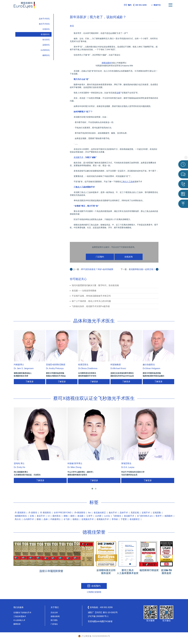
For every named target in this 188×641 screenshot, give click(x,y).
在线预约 (96, 586)
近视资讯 (46, 29)
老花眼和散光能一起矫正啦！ (142, 269)
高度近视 (135, 512)
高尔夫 (18, 519)
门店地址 (54, 624)
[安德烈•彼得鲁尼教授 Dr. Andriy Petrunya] (62, 345)
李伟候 (115, 519)
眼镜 (39, 519)
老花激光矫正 (100, 512)
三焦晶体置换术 (19, 616)
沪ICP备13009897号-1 (98, 616)
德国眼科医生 (21, 516)
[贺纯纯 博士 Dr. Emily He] (40, 433)
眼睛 (72, 516)
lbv (89, 512)
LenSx (107, 516)
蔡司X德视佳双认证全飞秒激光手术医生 (94, 398)
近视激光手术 (87, 519)
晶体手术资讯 (44, 19)
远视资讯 (46, 45)
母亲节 (159, 516)
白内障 (98, 516)
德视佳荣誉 (94, 532)
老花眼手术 (129, 516)
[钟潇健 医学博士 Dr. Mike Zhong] (94, 433)
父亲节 (89, 516)
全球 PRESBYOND (62, 512)
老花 (72, 26)
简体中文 (157, 5)
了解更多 (29, 381)
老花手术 (41, 516)
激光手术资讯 (44, 24)
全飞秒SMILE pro (145, 516)
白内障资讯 (45, 50)
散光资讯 (46, 40)
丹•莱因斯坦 (79, 512)
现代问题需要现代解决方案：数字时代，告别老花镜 (95, 285)
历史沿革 (54, 612)
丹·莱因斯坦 (45, 512)
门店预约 (100, 257)
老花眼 (80, 516)
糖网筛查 (17, 624)
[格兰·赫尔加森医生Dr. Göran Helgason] (158, 345)
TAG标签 (108, 621)
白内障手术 (29, 519)
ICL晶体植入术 (19, 620)
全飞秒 (67, 519)
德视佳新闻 (55, 616)
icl (49, 516)
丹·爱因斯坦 (20, 512)
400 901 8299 (141, 5)
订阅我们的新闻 (94, 592)
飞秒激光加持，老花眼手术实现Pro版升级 (91, 306)
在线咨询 (128, 257)
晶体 (46, 519)
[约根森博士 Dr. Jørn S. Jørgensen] (29, 345)
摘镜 (66, 516)
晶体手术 (124, 512)
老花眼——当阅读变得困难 (84, 291)
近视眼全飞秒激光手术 (22, 612)
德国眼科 (168, 516)
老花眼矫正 (135, 519)
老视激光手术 (103, 519)
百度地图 (92, 621)
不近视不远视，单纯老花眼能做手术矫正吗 (91, 296)
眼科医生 (57, 516)
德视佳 (76, 519)
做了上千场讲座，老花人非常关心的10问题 (91, 301)
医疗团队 (54, 620)
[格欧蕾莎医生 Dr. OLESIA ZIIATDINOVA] (94, 345)
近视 (32, 516)
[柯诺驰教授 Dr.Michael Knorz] (126, 345)
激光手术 (113, 512)
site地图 (100, 621)
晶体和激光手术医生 (94, 321)
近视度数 (157, 512)
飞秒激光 (117, 516)
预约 (129, 5)
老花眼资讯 (45, 34)
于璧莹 (124, 519)
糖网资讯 (46, 55)
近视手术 (146, 512)
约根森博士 (56, 519)
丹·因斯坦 (32, 512)
